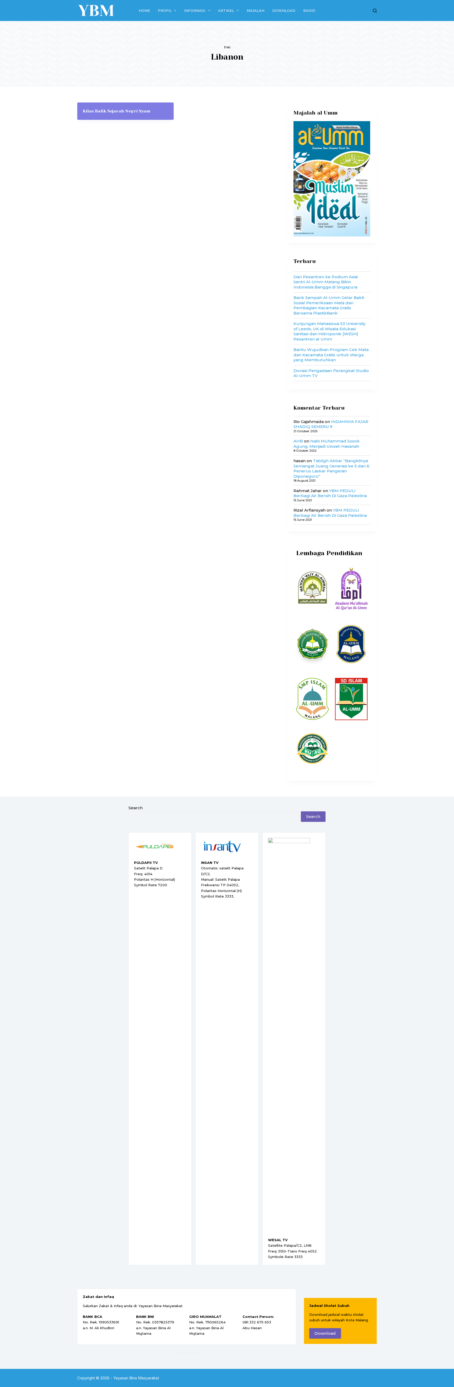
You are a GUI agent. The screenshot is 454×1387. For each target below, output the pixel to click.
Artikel (226, 10)
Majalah (255, 10)
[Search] (375, 11)
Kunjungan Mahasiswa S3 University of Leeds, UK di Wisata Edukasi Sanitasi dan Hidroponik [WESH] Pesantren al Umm (329, 331)
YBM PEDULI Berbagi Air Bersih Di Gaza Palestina (330, 493)
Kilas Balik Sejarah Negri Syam (116, 111)
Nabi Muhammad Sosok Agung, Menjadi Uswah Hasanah (326, 444)
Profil (165, 10)
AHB (298, 441)
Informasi (194, 10)
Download (283, 10)
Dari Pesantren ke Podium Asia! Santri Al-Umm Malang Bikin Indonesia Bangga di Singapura (325, 282)
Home (144, 10)
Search (135, 807)
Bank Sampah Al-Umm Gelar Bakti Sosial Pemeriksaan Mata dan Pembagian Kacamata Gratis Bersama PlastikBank (328, 305)
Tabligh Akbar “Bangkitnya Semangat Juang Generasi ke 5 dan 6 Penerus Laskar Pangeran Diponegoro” (331, 468)
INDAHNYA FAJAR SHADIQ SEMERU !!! (330, 424)
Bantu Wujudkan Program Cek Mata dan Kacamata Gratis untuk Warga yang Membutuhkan (331, 354)
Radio (309, 10)
